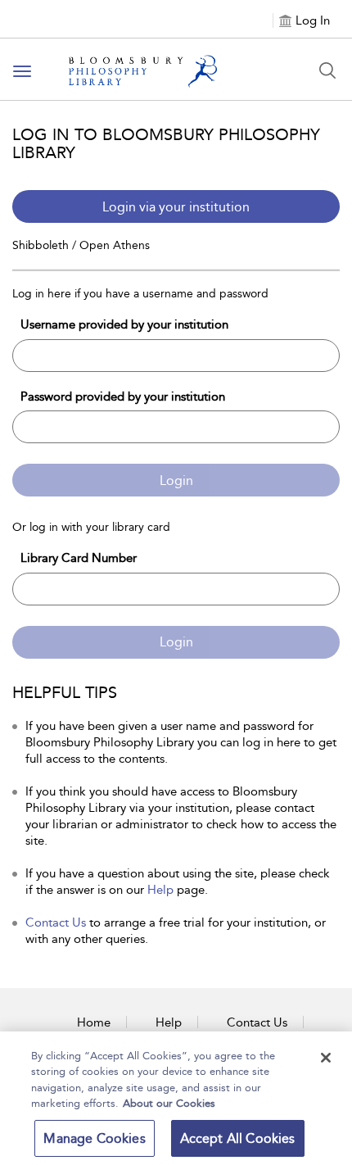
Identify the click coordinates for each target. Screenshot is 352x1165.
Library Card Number (78, 558)
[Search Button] (327, 70)
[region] (176, 1098)
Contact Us (55, 922)
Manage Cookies (94, 1138)
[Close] (326, 1058)
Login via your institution (176, 207)
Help (160, 889)
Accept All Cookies (238, 1138)
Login (176, 480)
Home (94, 1022)
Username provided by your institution (124, 324)
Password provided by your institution (122, 396)
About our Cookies (169, 1103)
